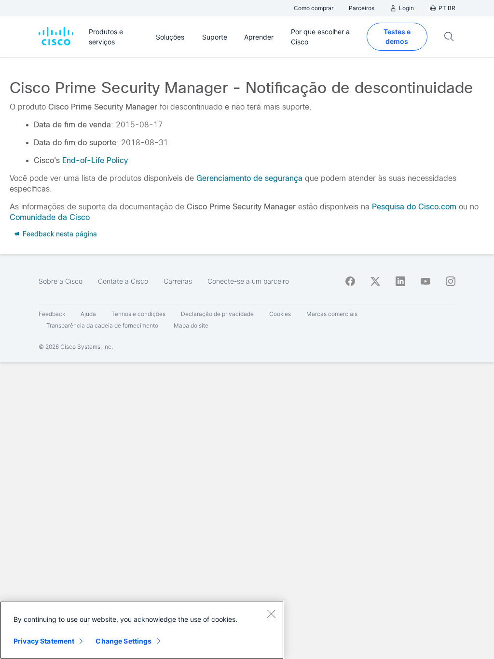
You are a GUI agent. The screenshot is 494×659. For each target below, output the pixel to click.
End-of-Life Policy (95, 160)
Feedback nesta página (59, 234)
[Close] (271, 613)
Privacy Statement (44, 641)
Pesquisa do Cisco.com (414, 207)
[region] (142, 630)
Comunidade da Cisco (50, 217)
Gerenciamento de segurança (249, 178)
